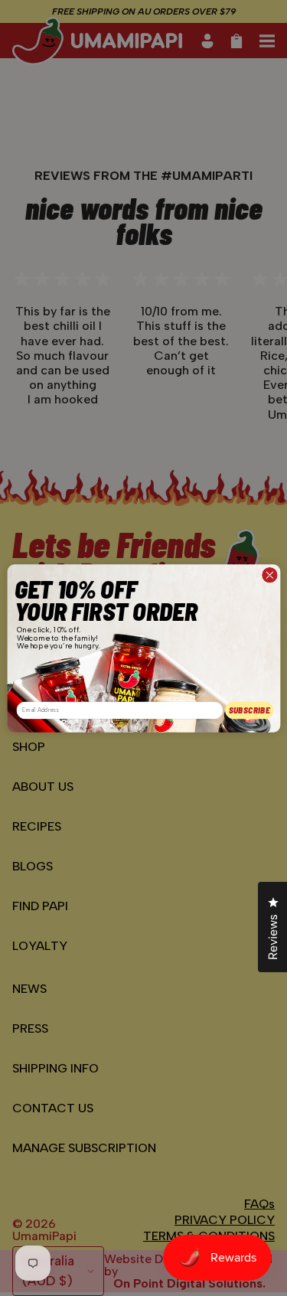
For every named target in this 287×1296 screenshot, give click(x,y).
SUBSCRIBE (248, 709)
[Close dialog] (270, 574)
